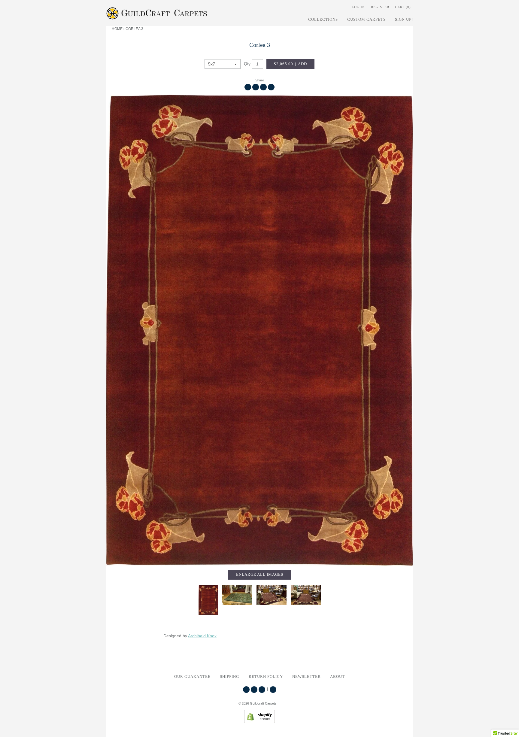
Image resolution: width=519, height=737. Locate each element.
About (337, 677)
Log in (358, 7)
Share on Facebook (247, 87)
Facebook (254, 689)
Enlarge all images (259, 574)
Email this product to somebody (271, 87)
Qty (247, 63)
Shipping (229, 677)
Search (273, 689)
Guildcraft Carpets (263, 703)
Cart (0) (403, 7)
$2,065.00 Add (290, 64)
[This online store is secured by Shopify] (259, 721)
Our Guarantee (192, 677)
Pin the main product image (263, 87)
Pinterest (262, 689)
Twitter (246, 689)
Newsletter (306, 677)
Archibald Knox (202, 635)
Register (380, 7)
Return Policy (266, 677)
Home (117, 29)
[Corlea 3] (259, 330)
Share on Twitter (255, 87)
